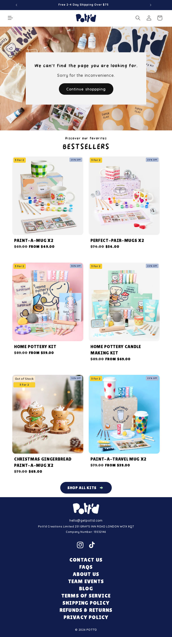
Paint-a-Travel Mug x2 (118, 459)
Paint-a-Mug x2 (33, 240)
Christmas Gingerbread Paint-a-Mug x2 (43, 462)
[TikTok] (92, 545)
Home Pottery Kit (35, 346)
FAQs (86, 567)
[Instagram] (80, 545)
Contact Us (86, 560)
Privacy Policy (86, 617)
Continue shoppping (86, 89)
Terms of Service (86, 596)
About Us (86, 574)
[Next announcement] (150, 5)
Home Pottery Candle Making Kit (115, 349)
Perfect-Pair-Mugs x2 (117, 240)
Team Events (86, 581)
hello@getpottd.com (86, 520)
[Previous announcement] (17, 5)
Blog (86, 588)
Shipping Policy (86, 603)
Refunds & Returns (86, 610)
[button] (10, 18)
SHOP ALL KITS (82, 487)
